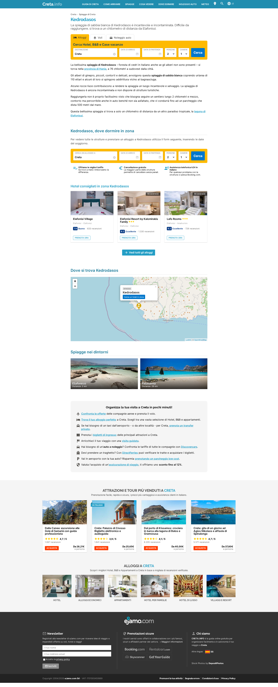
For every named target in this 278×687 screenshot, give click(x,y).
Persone (171, 50)
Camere (184, 50)
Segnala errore (192, 678)
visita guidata (130, 440)
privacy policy (63, 659)
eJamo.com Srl (72, 678)
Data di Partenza (152, 50)
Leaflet (188, 339)
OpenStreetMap (200, 339)
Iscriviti (52, 666)
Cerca (198, 52)
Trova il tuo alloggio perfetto (98, 419)
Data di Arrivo (128, 50)
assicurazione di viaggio (124, 464)
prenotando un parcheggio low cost (157, 458)
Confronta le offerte (93, 413)
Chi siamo (203, 633)
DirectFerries (130, 452)
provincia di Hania (95, 68)
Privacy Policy (228, 678)
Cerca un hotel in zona (134, 297)
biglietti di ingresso (104, 434)
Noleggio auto (188, 4)
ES (211, 652)
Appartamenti (122, 600)
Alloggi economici (89, 600)
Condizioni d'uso (210, 678)
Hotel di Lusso (188, 600)
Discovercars (189, 446)
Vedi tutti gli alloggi (141, 252)
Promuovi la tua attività (171, 678)
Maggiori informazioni (172, 642)
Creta (52, 4)
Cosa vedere (146, 4)
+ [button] (75, 281)
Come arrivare (111, 4)
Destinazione (81, 50)
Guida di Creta (90, 4)
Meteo (205, 4)
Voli (100, 37)
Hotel (57, 600)
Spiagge (129, 4)
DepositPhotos (216, 663)
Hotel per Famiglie (155, 600)
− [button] (75, 286)
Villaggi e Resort (221, 600)
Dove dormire (166, 4)
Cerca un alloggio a (85, 153)
